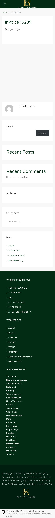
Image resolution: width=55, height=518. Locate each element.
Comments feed (16, 255)
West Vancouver (14, 394)
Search (9, 126)
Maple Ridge (12, 429)
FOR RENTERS (15, 292)
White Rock (11, 412)
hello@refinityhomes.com (20, 356)
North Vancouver (14, 401)
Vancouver (11, 376)
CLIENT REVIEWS (16, 302)
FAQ (10, 297)
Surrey (9, 404)
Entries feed (14, 250)
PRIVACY (12, 342)
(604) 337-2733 (15, 361)
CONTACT (13, 352)
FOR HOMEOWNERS (17, 288)
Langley (10, 433)
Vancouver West (14, 383)
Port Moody (11, 426)
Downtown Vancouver (16, 380)
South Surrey (12, 408)
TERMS (11, 347)
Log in (11, 245)
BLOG (11, 332)
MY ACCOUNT (14, 307)
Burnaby (10, 390)
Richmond (11, 387)
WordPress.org (15, 260)
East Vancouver (13, 397)
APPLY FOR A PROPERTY (19, 312)
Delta (8, 419)
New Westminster (14, 415)
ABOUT (11, 328)
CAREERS (12, 337)
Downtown (11, 450)
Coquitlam (11, 422)
